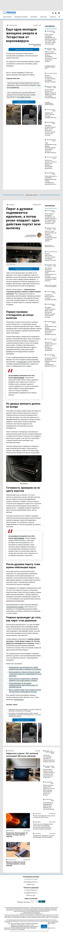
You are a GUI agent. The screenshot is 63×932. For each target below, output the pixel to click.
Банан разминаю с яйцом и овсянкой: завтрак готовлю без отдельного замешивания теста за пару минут (25, 674)
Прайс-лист (31, 884)
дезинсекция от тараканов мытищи (49, 246)
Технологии (50, 109)
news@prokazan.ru (30, 893)
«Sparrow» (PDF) (51, 923)
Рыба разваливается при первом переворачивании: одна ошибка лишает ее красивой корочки (23, 685)
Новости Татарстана (48, 751)
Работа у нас (30, 895)
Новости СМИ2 (10, 104)
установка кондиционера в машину (49, 103)
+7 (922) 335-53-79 (30, 890)
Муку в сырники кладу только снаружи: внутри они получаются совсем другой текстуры (25, 690)
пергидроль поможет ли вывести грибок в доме (50, 67)
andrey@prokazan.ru (31, 882)
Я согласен (44, 926)
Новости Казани (13, 25)
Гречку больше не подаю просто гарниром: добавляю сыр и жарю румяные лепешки (23, 679)
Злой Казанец (18, 699)
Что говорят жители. (24, 97)
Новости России (12, 859)
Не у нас (49, 73)
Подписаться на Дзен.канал (23, 49)
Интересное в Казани (50, 49)
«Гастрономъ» (22, 362)
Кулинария (49, 31)
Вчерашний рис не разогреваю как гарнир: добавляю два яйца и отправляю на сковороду (25, 668)
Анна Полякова (31, 235)
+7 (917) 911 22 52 (30, 879)
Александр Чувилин (35, 44)
